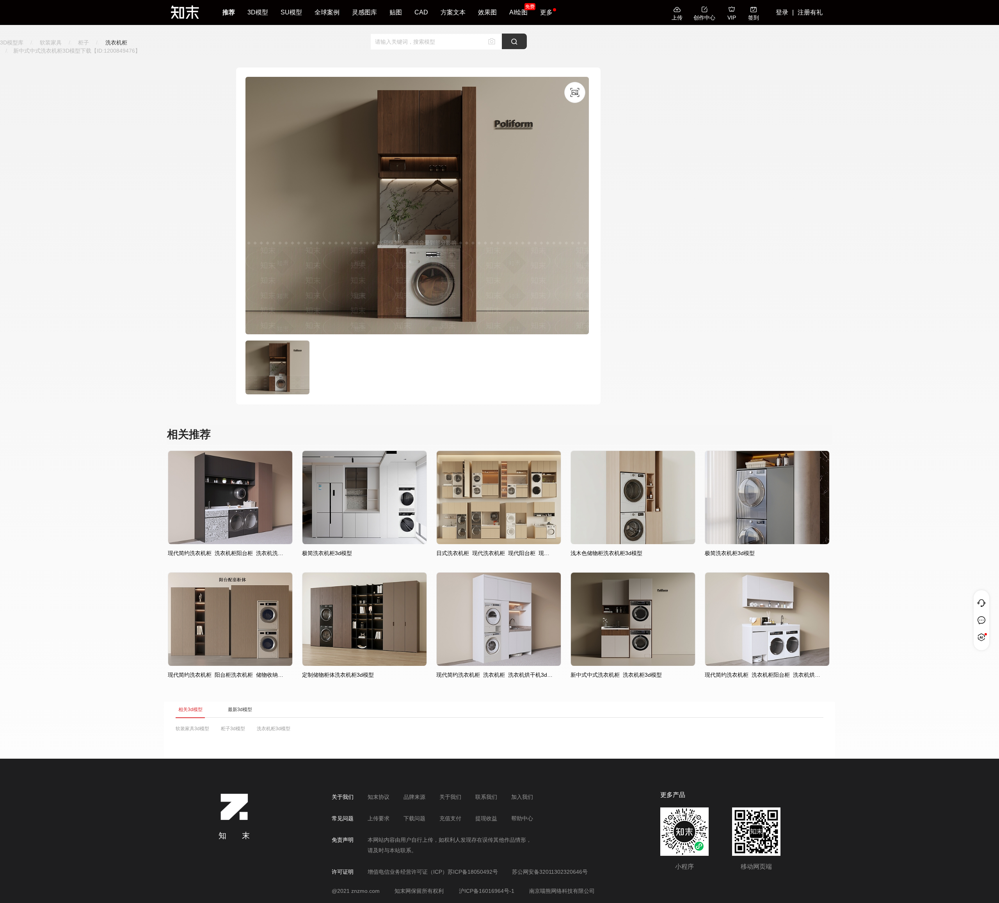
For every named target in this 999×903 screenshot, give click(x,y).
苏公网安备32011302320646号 (550, 872)
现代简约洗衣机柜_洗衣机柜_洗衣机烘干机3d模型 (494, 675)
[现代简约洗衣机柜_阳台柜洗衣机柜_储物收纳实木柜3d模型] (230, 664)
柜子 (83, 42)
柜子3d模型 (233, 728)
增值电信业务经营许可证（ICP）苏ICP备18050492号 (433, 872)
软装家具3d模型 (192, 728)
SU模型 (291, 12)
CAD (421, 12)
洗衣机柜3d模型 (273, 728)
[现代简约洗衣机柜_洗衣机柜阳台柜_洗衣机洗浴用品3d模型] (230, 542)
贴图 (395, 12)
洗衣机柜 (116, 42)
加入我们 (522, 797)
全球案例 (327, 12)
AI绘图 (518, 12)
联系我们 (486, 797)
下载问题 (414, 818)
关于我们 (450, 797)
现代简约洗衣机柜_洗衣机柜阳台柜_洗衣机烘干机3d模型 (763, 675)
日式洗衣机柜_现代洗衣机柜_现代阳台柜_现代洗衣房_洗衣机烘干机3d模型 (494, 553)
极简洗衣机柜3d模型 (327, 553)
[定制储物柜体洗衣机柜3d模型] (364, 664)
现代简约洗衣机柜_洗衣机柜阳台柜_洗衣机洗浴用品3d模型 (226, 553)
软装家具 (51, 42)
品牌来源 (414, 797)
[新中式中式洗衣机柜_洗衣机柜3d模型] (633, 664)
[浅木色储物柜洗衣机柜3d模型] (633, 542)
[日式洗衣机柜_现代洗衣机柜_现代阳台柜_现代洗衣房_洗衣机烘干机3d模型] (498, 542)
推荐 (228, 12)
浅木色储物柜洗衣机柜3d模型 (606, 553)
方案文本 (453, 12)
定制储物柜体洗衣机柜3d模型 (338, 675)
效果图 (487, 12)
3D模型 (257, 12)
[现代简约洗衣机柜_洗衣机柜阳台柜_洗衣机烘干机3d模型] (767, 664)
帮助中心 (522, 818)
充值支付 (450, 818)
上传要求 (378, 818)
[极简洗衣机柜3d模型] (364, 542)
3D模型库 (11, 42)
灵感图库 (364, 12)
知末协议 (378, 797)
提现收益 (486, 818)
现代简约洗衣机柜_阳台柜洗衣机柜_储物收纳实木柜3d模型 (226, 675)
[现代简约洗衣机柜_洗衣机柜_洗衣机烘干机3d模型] (498, 664)
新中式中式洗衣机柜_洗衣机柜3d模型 (616, 675)
